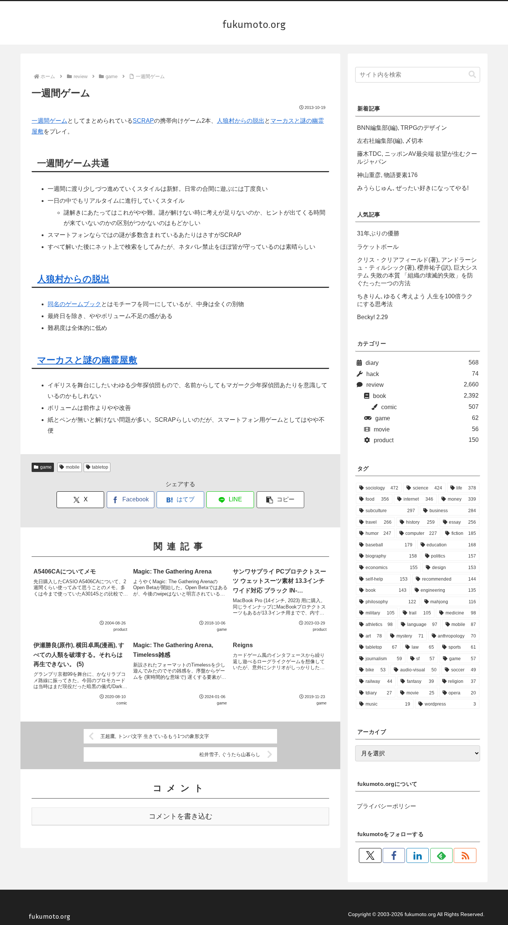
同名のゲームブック (74, 304)
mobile (73, 467)
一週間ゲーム (49, 121)
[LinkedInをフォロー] (417, 855)
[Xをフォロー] (370, 855)
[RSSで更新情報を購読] (465, 855)
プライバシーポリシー (386, 806)
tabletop (100, 467)
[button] (280, 499)
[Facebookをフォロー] (394, 855)
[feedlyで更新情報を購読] (441, 855)
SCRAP (143, 121)
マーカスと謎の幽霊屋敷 (87, 360)
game (46, 467)
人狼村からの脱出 (240, 121)
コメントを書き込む (180, 816)
